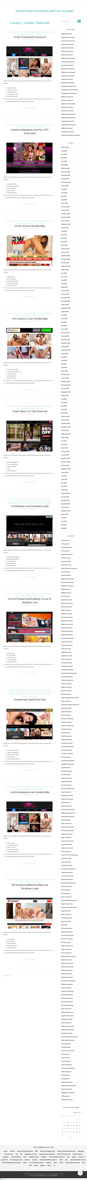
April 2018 (64, 486)
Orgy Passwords (66, 911)
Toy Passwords (65, 1057)
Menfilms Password (66, 128)
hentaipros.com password (47, 1154)
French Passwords (66, 750)
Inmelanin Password (67, 79)
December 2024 (65, 213)
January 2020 (65, 420)
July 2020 (64, 399)
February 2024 (65, 248)
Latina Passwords (66, 858)
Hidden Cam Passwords (68, 813)
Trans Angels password (73, 1162)
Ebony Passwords (66, 708)
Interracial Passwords (67, 830)
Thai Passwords (21, 34)
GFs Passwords (65, 774)
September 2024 (65, 224)
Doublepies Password (67, 131)
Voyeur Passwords (66, 1089)
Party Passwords (66, 921)
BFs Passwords (65, 596)
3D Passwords (65, 540)
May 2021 (64, 364)
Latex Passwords (66, 851)
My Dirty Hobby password (56, 1157)
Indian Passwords (66, 823)
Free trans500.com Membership (30, 318)
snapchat (48, 1162)
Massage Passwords (67, 879)
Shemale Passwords (44, 692)
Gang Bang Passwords (67, 760)
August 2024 (64, 227)
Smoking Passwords (67, 994)
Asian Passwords (66, 565)
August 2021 (64, 353)
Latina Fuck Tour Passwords (69, 855)
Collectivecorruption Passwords (70, 135)
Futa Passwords (66, 757)
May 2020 (64, 406)
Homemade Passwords (67, 816)
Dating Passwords (66, 690)
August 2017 (64, 514)
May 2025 (64, 196)
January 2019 (65, 455)
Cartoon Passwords (67, 641)
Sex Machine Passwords (68, 980)
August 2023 (64, 269)
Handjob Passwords (67, 795)
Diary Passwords (66, 694)
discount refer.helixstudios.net (66, 1151)
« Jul (70, 1137)
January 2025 (65, 210)
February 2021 (65, 374)
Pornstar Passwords (67, 939)
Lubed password (34, 1157)
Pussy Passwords (66, 952)
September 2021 (65, 350)
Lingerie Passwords (67, 872)
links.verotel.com (16, 1157)
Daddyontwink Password (68, 117)
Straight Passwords (66, 1019)
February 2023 (65, 290)
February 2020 (65, 416)
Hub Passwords (65, 820)
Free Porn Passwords (67, 746)
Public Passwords (66, 949)
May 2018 (64, 483)
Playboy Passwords (67, 932)
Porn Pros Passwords (67, 935)
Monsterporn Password (68, 68)
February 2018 (65, 493)
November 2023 (65, 259)
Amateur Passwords (67, 554)
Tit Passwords (65, 1054)
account (12, 1151)
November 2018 (65, 462)
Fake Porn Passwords (67, 725)
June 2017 (64, 521)
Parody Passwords (66, 918)
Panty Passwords (66, 914)
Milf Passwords (65, 893)
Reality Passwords (66, 959)
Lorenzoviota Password (68, 41)
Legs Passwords (66, 862)
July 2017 (64, 517)
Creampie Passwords (67, 669)
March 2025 (64, 203)
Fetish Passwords (66, 736)
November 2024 (65, 217)
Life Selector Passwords (68, 869)
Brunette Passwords (67, 631)
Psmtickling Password (67, 121)
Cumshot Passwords (67, 680)
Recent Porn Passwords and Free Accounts (44, 11)
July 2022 (64, 315)
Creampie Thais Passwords (69, 673)
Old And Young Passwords (69, 907)
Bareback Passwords (67, 586)
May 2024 (64, 238)
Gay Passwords (25, 32)
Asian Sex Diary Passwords (69, 568)
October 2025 (65, 178)
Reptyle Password (66, 34)
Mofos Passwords (66, 897)
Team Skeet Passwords (68, 1040)
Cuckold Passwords (67, 676)
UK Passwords (65, 1075)
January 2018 (65, 497)
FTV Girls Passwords (67, 753)
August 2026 (64, 147)
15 (76, 1125)
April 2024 (64, 241)
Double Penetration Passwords (70, 704)
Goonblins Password (67, 65)
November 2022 (65, 301)
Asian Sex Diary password (25, 1151)
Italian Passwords (66, 837)
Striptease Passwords (67, 1026)
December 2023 (65, 255)
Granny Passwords (66, 781)
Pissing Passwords (66, 928)
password (81, 1157)
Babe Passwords (66, 575)
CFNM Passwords (66, 652)
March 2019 (64, 448)
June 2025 (64, 192)
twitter (36, 1165)
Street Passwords (66, 1022)
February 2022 (65, 332)
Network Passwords (67, 904)
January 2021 (65, 378)
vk (54, 1165)
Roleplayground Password (69, 93)
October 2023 (65, 262)
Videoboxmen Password (68, 103)
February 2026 (65, 168)
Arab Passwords (66, 561)
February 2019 (65, 451)
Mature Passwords (66, 886)
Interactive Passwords (67, 827)
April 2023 (64, 283)
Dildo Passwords (66, 701)
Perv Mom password (16, 1159)
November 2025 (65, 175)
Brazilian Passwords (67, 620)
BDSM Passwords (66, 592)
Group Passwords (66, 785)
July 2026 (64, 150)
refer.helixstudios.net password (11, 1162)
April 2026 (64, 161)
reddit (61, 1159)
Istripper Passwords (67, 834)
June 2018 (64, 479)
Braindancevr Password (68, 58)
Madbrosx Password (67, 96)
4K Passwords (65, 544)
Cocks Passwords (66, 659)
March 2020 (64, 413)
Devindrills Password (67, 48)
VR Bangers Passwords (68, 1092)
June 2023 (64, 276)
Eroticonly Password (67, 51)
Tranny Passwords (29, 503)
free (17, 1154)
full (21, 1154)
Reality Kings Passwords (68, 956)
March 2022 (64, 329)
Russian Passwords (67, 970)
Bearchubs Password (67, 110)
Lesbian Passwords (67, 865)
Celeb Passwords (66, 648)
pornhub (34, 1159)
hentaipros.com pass (31, 1154)
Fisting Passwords (66, 739)
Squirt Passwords (66, 1008)
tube (30, 1165)
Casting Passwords (66, 645)
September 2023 (65, 266)
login (24, 1157)
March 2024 (64, 245)
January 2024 (65, 252)
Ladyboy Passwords (37, 32)
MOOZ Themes (39, 1175)
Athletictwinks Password (68, 114)
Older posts (7, 975)
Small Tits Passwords (67, 991)
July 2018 (64, 476)
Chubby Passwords (66, 655)
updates (42, 1165)
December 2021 (65, 339)
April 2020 (64, 409)
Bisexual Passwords (67, 603)
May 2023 (64, 280)
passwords (4, 1159)
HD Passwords (65, 802)
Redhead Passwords (67, 963)
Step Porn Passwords (67, 1015)
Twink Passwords (66, 1071)
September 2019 (65, 434)
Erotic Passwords (66, 711)
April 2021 (64, 367)
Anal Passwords (66, 558)
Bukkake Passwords (67, 634)
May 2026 (64, 157)
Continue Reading (30, 108)
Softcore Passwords (67, 998)
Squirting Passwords (67, 1012)
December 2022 (65, 297)
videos (49, 1165)
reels (66, 1159)
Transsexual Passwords (35, 34)
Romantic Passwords (67, 966)
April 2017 (64, 528)
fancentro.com (9, 1154)
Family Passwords (66, 729)
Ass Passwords (65, 572)
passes (74, 1157)
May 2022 (64, 322)
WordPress (54, 1175)
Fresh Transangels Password (30, 37)
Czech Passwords (66, 683)
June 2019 (64, 444)
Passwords (48, 32)
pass (68, 1157)
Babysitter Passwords (67, 579)
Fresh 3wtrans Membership (30, 226)
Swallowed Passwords (67, 1029)
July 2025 (64, 189)
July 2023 (64, 273)
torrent (61, 1162)
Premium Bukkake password (48, 1159)
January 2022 (65, 336)
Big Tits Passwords (66, 599)
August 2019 (64, 437)
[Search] (79, 21)
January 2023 (65, 294)
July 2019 (64, 441)
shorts (25, 1162)
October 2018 (65, 465)
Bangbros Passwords (67, 582)
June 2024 (64, 234)
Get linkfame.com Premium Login (30, 506)
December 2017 (65, 500)
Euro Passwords (66, 715)
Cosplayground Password (68, 86)
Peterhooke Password (67, 44)
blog (36, 1151)
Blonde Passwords (66, 613)
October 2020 (65, 388)
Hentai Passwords (66, 806)
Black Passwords (66, 610)
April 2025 (64, 199)
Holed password (77, 1154)
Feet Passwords (65, 732)
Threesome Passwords (15, 503)
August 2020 (64, 395)
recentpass (25, 39)
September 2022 (65, 308)
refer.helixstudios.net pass (78, 1159)
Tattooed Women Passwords (69, 1036)
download (81, 1151)
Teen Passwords (66, 1043)
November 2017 (65, 503)
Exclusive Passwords (67, 718)
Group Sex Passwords (67, 788)
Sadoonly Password (67, 54)
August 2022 (64, 311)
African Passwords (66, 547)
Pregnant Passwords (67, 946)
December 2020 (65, 381)
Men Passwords (65, 890)
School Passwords (66, 973)
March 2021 (64, 371)
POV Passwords (65, 942)
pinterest (27, 1159)
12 (68, 1125)
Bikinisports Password (67, 82)
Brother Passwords (66, 627)
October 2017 (65, 507)
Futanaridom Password (68, 61)
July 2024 (64, 231)
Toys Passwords (66, 1061)
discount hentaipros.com (47, 1151)
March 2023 (64, 287)
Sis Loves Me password (36, 1162)
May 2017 (64, 524)
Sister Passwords (66, 987)
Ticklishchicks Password (68, 124)
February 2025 (65, 206)
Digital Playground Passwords (70, 697)
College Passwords (66, 662)
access (5, 1151)
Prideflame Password (67, 107)
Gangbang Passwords (67, 764)
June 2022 (64, 318)
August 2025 (64, 185)
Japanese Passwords (67, 841)
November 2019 (65, 427)
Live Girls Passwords (67, 876)
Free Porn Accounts (12, 32)
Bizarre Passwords (66, 606)
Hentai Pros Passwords (68, 809)
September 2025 (65, 182)
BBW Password (65, 589)
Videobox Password (67, 100)
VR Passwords (65, 1096)
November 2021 (65, 343)
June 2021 (64, 360)
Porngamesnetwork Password (69, 89)
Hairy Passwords (66, 792)
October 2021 (65, 346)
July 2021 (64, 357)
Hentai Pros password (63, 1154)
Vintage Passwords (66, 1082)
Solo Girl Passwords (67, 1001)
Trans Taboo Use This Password (29, 411)
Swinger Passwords (67, 1033)
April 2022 (64, 325)
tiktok (55, 1162)
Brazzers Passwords (67, 624)
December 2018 (65, 458)
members (44, 1157)
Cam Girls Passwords (67, 638)
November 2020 (65, 385)
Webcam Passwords (67, 1099)
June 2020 (64, 402)
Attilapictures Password (68, 72)
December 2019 (65, 423)
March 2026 (64, 164)
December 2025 (65, 171)
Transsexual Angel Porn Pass (30, 699)
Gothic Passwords (66, 778)
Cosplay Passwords (67, 666)
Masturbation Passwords (68, 883)
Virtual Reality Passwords (68, 1085)
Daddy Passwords (66, 687)
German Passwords (66, 771)
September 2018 (65, 469)
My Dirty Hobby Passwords (69, 900)
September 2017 (65, 510)
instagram (6, 1157)
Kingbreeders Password (68, 37)
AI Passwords (65, 551)
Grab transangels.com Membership (29, 792)
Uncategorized (65, 1078)
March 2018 (64, 490)
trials (83, 1162)
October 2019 (65, 430)
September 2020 (65, 392)
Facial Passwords (66, 722)
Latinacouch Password (68, 75)
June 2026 (64, 154)
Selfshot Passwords (67, 977)
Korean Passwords (66, 844)
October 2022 (65, 304)
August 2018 (64, 472)
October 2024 (65, 220)
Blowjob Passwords (67, 617)
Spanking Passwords (67, 1005)
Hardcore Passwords (40, 499)
